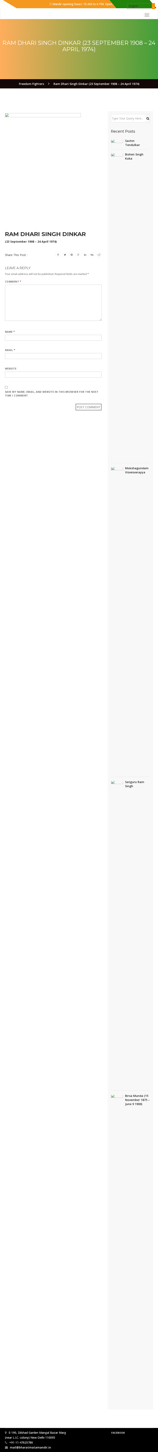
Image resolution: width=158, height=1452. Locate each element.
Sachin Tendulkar (132, 143)
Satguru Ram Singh (134, 784)
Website (10, 368)
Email (10, 350)
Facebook (118, 1433)
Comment (13, 281)
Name (10, 332)
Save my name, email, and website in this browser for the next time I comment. (51, 393)
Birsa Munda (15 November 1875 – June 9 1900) (137, 1100)
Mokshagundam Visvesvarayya (137, 470)
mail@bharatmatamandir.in (30, 1447)
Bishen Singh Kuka (134, 156)
